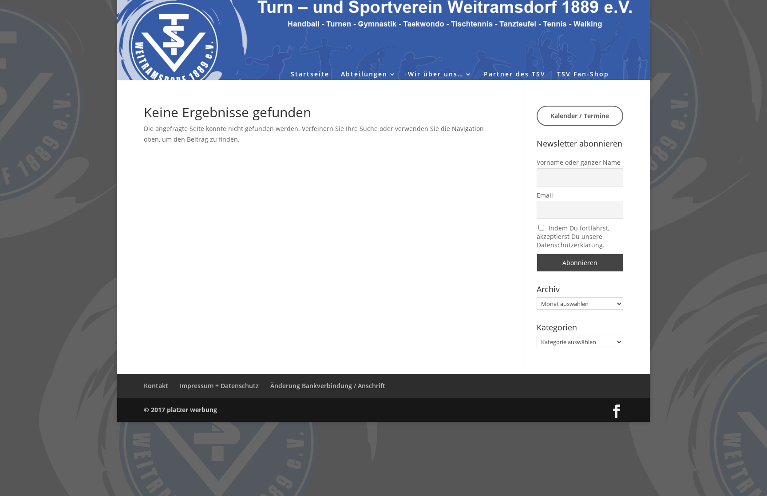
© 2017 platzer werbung (180, 409)
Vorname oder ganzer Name (579, 162)
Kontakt (156, 385)
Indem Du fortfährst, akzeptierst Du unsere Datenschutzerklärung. (573, 236)
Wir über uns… (435, 74)
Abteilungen (364, 74)
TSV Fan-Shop (583, 74)
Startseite (310, 74)
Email (545, 195)
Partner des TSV (515, 74)
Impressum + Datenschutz (219, 385)
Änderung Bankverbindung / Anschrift (327, 385)
